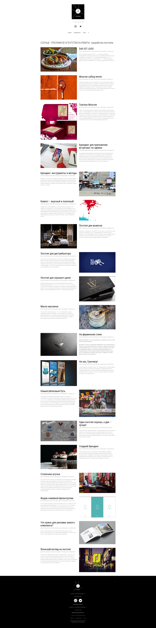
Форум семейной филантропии (57, 498)
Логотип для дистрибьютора (56, 253)
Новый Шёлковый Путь (53, 391)
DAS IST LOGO (86, 48)
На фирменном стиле (90, 334)
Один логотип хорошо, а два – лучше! (95, 424)
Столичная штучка (50, 474)
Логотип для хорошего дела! (56, 277)
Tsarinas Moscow (88, 104)
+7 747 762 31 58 (78, 22)
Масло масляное (49, 306)
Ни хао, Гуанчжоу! (88, 361)
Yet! (101, 59)
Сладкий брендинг (89, 446)
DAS (96, 54)
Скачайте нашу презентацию (78, 615)
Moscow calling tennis (90, 76)
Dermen (109, 57)
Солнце (69, 32)
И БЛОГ (84, 32)
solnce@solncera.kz (78, 604)
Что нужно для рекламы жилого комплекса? (58, 524)
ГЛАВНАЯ (72, 618)
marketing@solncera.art (78, 612)
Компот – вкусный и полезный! (57, 201)
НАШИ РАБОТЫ (77, 32)
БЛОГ (85, 618)
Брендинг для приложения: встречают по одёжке (93, 146)
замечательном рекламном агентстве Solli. (62, 284)
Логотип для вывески (90, 225)
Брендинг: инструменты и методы (59, 173)
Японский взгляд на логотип (56, 549)
